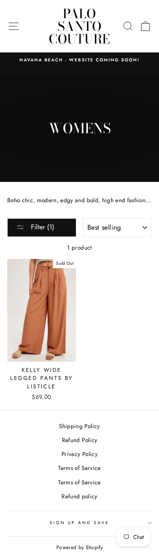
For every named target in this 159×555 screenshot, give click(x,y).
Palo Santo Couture (79, 26)
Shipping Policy (79, 426)
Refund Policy (79, 440)
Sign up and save (80, 522)
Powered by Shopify (79, 547)
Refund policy (79, 496)
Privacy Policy (79, 454)
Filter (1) (41, 227)
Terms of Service (79, 468)
